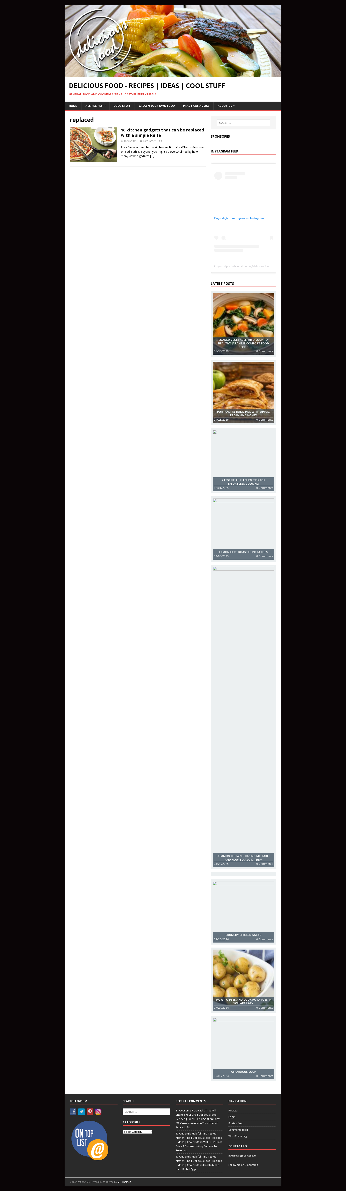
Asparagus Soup (243, 1072)
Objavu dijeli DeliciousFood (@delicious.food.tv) (244, 266)
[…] (152, 156)
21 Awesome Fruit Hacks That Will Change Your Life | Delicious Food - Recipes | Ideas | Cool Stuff (197, 1115)
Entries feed (235, 1123)
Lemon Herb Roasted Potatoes (243, 552)
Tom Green (150, 141)
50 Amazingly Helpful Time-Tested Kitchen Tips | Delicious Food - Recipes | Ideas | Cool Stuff (199, 1138)
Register (233, 1110)
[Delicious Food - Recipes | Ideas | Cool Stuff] (173, 75)
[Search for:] (243, 122)
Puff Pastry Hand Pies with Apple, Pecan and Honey (243, 413)
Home (73, 106)
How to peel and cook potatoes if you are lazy (243, 1001)
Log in (231, 1117)
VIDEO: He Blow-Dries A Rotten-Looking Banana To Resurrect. (199, 1146)
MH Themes (124, 1182)
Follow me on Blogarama (243, 1165)
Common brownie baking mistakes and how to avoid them (243, 857)
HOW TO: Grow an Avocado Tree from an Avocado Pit (198, 1123)
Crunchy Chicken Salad (243, 935)
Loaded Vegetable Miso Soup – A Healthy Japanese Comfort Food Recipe (243, 343)
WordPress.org (237, 1136)
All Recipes (94, 106)
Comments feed (238, 1129)
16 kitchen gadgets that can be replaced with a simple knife (162, 132)
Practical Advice (196, 106)
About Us (225, 106)
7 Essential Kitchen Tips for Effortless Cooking (243, 481)
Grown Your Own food (157, 106)
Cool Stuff (122, 106)
